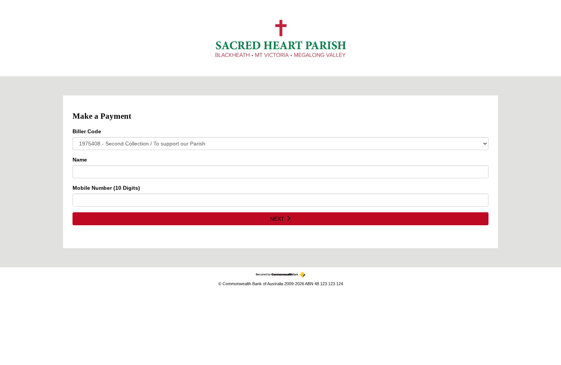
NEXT (278, 219)
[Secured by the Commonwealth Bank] (280, 275)
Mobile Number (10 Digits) (106, 188)
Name (80, 160)
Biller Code (87, 131)
